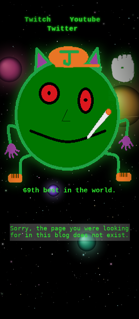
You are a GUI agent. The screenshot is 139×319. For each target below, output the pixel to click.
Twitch (38, 20)
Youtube (85, 20)
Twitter (62, 29)
